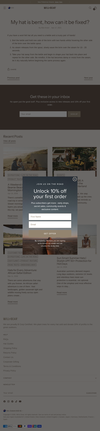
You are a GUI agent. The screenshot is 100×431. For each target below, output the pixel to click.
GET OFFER (50, 233)
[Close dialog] (74, 179)
